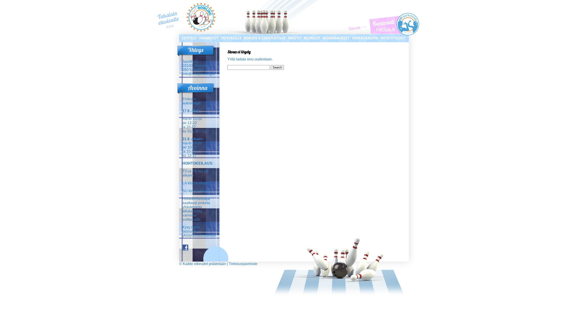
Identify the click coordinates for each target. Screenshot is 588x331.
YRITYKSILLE (231, 38)
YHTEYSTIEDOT (392, 38)
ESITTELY (189, 38)
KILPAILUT (312, 38)
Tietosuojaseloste (243, 264)
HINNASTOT (208, 38)
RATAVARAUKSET (336, 38)
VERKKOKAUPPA (365, 38)
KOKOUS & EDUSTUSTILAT (265, 38)
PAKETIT (295, 38)
